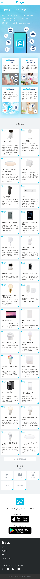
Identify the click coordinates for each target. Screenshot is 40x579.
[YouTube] (8, 569)
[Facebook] (13, 569)
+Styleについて (6, 558)
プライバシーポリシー (7, 565)
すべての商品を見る (20, 459)
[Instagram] (18, 569)
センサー (33, 477)
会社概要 (20, 565)
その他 (7, 485)
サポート (4, 554)
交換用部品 (20, 485)
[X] (3, 569)
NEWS (4, 547)
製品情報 (4, 551)
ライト (7, 477)
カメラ (20, 477)
